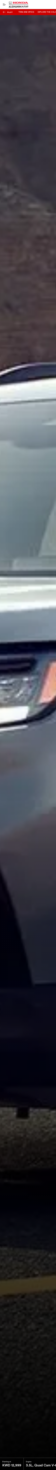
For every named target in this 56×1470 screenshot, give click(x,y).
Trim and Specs (26, 12)
